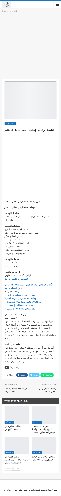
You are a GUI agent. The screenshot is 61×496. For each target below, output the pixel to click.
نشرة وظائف (9, 422)
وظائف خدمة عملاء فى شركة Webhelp (24, 302)
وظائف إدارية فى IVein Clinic (20, 305)
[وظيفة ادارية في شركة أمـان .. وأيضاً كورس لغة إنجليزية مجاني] (17, 445)
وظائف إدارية (10, 124)
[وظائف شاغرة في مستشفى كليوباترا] (17, 415)
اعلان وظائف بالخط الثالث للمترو (21, 309)
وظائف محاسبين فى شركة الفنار (21, 298)
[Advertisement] (30, 46)
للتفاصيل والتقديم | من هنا (16, 279)
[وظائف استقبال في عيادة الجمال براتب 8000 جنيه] (44, 445)
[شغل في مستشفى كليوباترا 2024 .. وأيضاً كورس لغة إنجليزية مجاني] (44, 415)
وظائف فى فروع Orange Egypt (21, 295)
